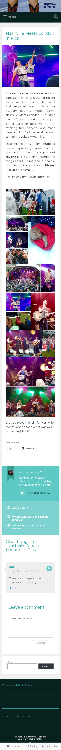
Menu (12, 17)
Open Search (55, 17)
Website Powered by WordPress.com (30, 737)
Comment (41, 642)
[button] (24, 202)
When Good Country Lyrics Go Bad (29, 527)
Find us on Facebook (16, 716)
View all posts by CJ (38, 492)
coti (12, 567)
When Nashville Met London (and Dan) (30, 518)
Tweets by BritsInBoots (17, 685)
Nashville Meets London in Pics (30, 36)
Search (11, 662)
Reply (49, 568)
